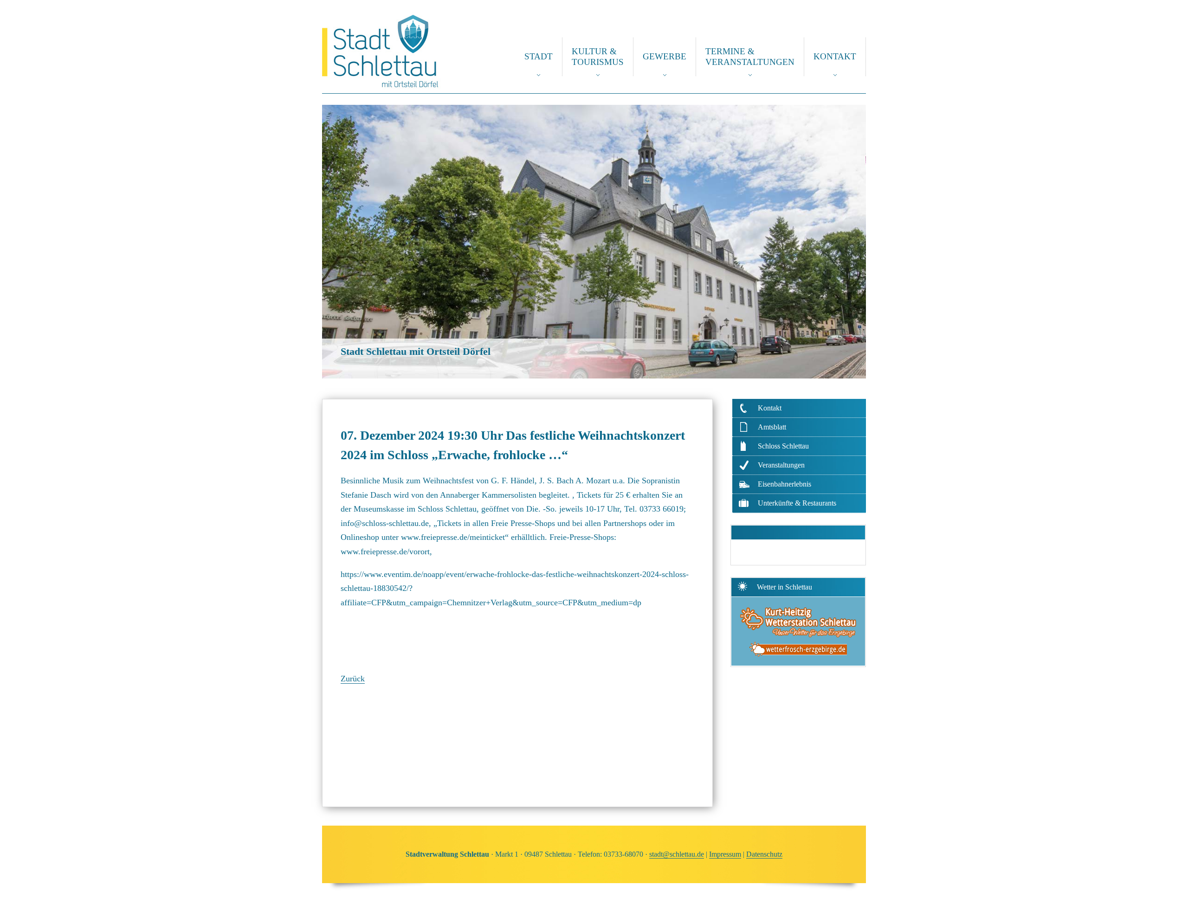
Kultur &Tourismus (598, 56)
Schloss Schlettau (783, 446)
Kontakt (835, 56)
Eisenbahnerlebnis (784, 484)
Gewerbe (664, 56)
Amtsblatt (772, 427)
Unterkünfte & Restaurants (797, 503)
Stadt (538, 56)
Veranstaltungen (781, 465)
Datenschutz (764, 854)
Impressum (725, 854)
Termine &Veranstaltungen (749, 56)
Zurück (353, 678)
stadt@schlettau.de (676, 854)
